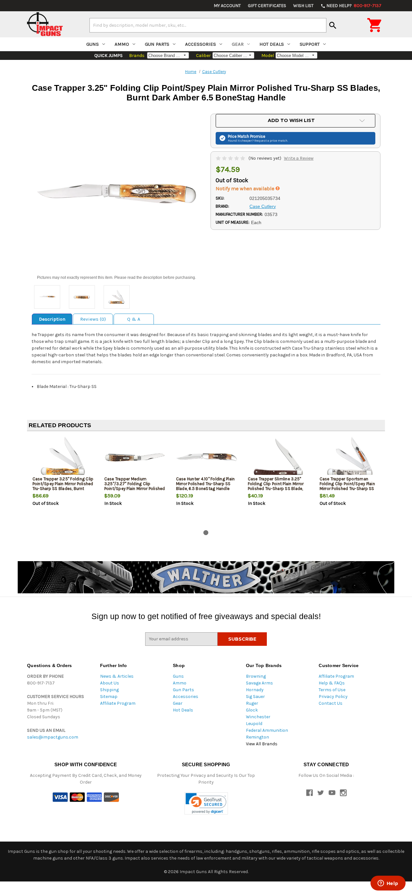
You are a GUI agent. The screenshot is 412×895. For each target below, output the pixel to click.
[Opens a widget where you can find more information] (388, 884)
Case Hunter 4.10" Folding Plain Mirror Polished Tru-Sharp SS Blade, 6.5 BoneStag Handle (205, 483)
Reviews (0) (93, 319)
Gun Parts (157, 44)
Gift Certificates (267, 5)
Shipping (109, 689)
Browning (256, 676)
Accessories (200, 44)
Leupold (254, 723)
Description (52, 319)
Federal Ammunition (267, 730)
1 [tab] (205, 532)
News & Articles (117, 676)
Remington (257, 737)
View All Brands (261, 744)
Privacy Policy (333, 696)
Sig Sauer (255, 696)
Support (310, 44)
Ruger (252, 703)
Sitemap (108, 696)
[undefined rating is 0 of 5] (231, 158)
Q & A (133, 319)
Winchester (258, 717)
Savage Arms (259, 683)
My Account (227, 5)
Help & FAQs (332, 683)
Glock (252, 710)
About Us (109, 683)
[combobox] (207, 25)
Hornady (255, 689)
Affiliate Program (118, 703)
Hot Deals (271, 44)
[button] (206, 803)
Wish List (303, 5)
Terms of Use (332, 689)
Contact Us (330, 703)
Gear (238, 44)
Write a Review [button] (299, 158)
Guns (92, 44)
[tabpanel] (63, 482)
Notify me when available (246, 188)
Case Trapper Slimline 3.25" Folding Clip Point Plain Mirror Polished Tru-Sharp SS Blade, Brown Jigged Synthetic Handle (278, 486)
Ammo (122, 44)
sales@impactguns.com (52, 737)
